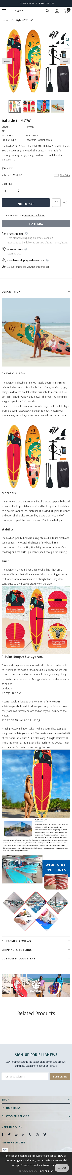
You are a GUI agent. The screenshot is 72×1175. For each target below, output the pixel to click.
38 (8, 266)
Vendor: (6, 126)
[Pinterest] (25, 1134)
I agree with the (15, 215)
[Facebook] (5, 1134)
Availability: (8, 135)
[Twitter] (11, 1134)
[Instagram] (18, 1134)
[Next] (65, 61)
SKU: (4, 131)
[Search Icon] (47, 11)
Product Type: (9, 139)
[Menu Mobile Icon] (4, 11)
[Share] (66, 202)
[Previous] (7, 61)
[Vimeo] (46, 1134)
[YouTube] (39, 1134)
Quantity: (7, 183)
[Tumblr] (32, 1134)
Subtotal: (7, 175)
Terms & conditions (34, 215)
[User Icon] (57, 11)
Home (5, 20)
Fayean (17, 11)
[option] (36, 61)
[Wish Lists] (56, 202)
